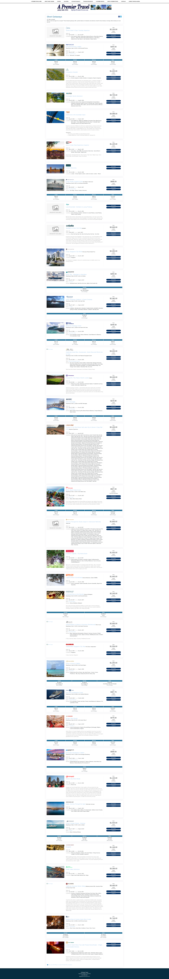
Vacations (66, 1)
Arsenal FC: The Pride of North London (77, 378)
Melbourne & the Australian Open (75, 114)
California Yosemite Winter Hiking (75, 886)
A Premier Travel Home (36, 1)
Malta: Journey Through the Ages (75, 804)
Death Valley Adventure (73, 869)
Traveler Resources (88, 1)
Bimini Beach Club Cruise (73, 490)
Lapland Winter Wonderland (74, 577)
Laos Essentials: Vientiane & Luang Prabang (79, 207)
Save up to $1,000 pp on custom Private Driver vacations (60, 964)
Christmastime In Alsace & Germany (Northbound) (80, 624)
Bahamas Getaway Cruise (73, 326)
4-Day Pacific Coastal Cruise (74, 181)
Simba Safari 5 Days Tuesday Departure (78, 30)
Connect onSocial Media (134, 1)
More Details (113, 35)
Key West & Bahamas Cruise (74, 692)
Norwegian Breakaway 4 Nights (75, 752)
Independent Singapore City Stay (75, 646)
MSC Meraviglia (70, 402)
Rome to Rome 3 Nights (73, 663)
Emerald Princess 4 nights (73, 46)
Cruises (59, 1)
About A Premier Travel (112, 1)
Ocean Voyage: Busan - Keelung (75, 823)
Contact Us (114, 37)
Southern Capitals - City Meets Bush (76, 553)
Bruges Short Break (72, 718)
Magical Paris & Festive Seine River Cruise (78, 919)
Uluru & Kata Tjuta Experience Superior (77, 145)
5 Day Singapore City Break (74, 251)
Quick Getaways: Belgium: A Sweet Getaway (79, 299)
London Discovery (71, 168)
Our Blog (123, 1)
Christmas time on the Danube (75, 594)
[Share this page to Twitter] (121, 16)
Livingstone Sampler (72, 72)
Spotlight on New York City (73, 228)
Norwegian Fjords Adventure (74, 96)
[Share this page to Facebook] (119, 16)
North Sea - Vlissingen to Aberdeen (76, 274)
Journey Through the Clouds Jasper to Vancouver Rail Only (83, 521)
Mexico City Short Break (73, 779)
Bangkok (68, 847)
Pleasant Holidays (76, 1)
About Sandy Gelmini (49, 1)
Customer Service (100, 1)
